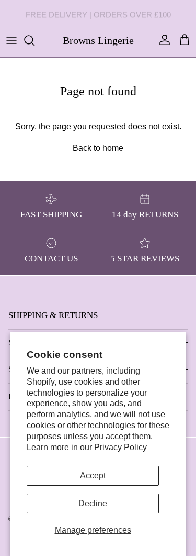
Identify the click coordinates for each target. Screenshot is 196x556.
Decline (92, 503)
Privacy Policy (120, 447)
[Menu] (11, 40)
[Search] (34, 40)
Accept (93, 475)
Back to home (98, 148)
